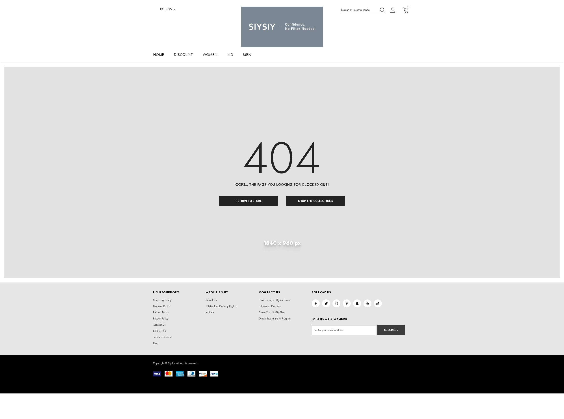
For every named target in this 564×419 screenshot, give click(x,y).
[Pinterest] (347, 303)
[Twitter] (326, 303)
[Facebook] (316, 303)
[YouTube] (367, 303)
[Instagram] (336, 303)
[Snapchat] (357, 303)
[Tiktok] (378, 303)
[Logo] (282, 27)
